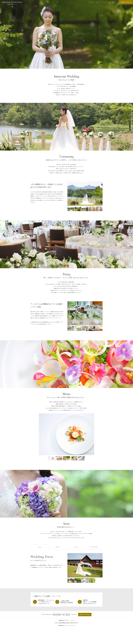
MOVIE (114, 2)
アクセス (72, 620)
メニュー (103, 2)
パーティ (97, 2)
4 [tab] (67, 67)
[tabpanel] (66, 34)
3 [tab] (66, 67)
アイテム (109, 2)
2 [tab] (65, 67)
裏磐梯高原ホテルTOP (63, 620)
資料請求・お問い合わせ (126, 2)
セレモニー (91, 2)
